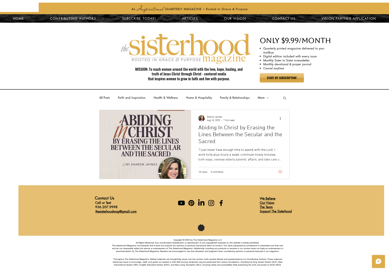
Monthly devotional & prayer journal (287, 64)
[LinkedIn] (201, 203)
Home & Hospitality (199, 98)
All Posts (104, 98)
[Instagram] (211, 203)
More (261, 98)
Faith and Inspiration (131, 98)
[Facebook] (221, 203)
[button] (284, 98)
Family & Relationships (235, 98)
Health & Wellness (166, 98)
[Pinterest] (191, 203)
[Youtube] (181, 203)
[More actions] (281, 118)
